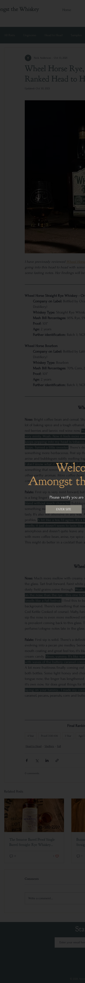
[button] (64, 509)
